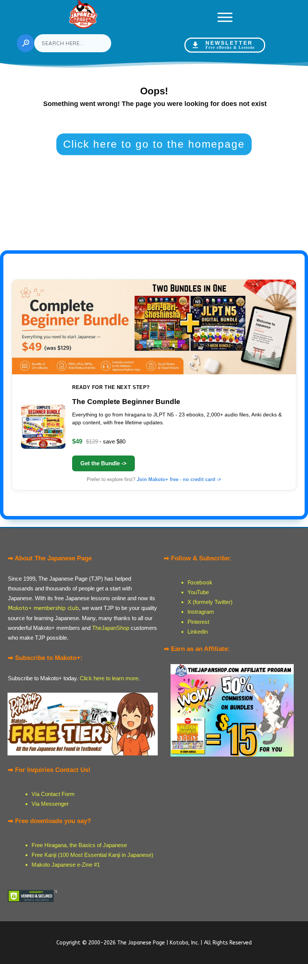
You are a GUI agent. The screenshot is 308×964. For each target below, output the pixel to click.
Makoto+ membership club (43, 608)
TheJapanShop (110, 628)
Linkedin (197, 631)
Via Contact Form (53, 794)
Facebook (199, 582)
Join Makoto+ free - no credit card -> (179, 479)
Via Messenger (50, 804)
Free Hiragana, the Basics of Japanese (79, 845)
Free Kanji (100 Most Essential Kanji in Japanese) (92, 855)
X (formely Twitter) (210, 602)
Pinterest (198, 622)
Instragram (200, 611)
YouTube (198, 592)
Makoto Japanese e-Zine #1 (66, 864)
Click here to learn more (109, 678)
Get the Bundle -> (103, 463)
